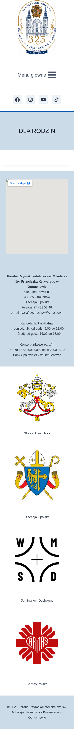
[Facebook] (17, 99)
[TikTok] (56, 99)
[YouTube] (43, 99)
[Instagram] (30, 99)
